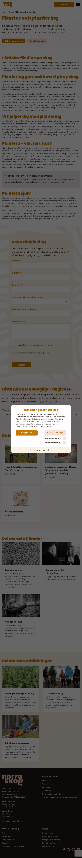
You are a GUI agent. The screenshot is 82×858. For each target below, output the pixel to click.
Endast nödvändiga (55, 433)
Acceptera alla (27, 433)
